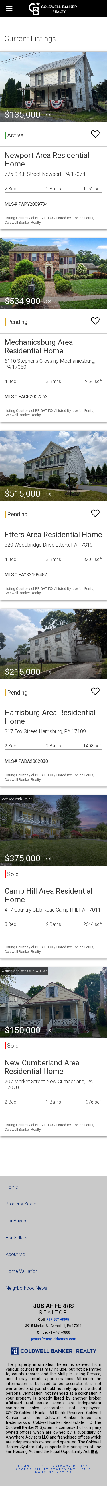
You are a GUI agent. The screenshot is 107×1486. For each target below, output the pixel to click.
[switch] (95, 134)
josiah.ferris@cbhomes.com (53, 1339)
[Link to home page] (53, 8)
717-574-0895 (57, 1320)
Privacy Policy (70, 1466)
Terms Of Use (31, 1466)
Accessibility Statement (46, 1469)
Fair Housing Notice (63, 1471)
